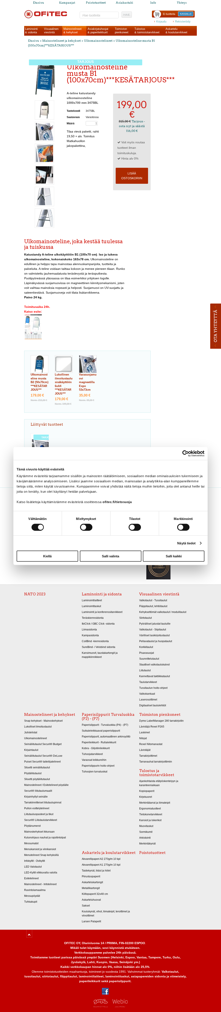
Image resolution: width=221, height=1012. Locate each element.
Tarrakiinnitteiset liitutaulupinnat (42, 802)
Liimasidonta (89, 629)
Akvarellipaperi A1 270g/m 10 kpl (101, 864)
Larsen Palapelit (91, 921)
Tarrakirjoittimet (148, 755)
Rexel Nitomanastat (150, 744)
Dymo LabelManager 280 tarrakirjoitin (161, 720)
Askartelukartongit (92, 882)
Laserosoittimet (148, 699)
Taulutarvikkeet (148, 682)
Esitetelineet (31, 878)
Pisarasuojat (146, 652)
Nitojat (143, 738)
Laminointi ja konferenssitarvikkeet (102, 612)
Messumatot (31, 843)
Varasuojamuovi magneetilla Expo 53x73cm (87, 382)
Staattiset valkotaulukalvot (154, 664)
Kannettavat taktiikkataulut (154, 676)
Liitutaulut (145, 670)
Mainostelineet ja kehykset (61, 40)
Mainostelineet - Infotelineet (40, 884)
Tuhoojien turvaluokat (94, 771)
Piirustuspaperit (91, 876)
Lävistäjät (144, 749)
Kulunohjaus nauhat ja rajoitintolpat (45, 837)
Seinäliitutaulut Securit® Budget (43, 744)
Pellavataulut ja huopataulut (155, 641)
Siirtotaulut (145, 617)
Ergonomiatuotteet (150, 808)
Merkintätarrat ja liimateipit (154, 802)
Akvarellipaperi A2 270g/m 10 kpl (101, 858)
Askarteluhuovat (91, 899)
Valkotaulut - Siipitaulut (152, 629)
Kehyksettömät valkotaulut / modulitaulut (162, 612)
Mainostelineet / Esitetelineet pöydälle (46, 785)
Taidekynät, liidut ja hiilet (96, 870)
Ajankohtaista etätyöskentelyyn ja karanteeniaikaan (158, 783)
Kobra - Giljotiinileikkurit (96, 748)
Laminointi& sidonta (31, 30)
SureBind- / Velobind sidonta (98, 647)
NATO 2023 (35, 594)
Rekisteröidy (183, 21)
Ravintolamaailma (35, 890)
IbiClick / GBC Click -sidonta (98, 623)
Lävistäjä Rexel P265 (151, 726)
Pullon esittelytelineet (36, 808)
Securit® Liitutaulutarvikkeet (40, 820)
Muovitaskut (146, 826)
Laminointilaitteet (92, 600)
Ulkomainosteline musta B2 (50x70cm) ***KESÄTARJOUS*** (39, 382)
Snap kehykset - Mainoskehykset (43, 720)
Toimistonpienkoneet (121, 30)
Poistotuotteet (96, 2)
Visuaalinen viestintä (159, 594)
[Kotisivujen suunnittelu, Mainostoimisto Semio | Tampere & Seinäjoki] (101, 1006)
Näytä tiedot (186, 543)
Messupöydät (32, 895)
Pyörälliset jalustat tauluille (154, 623)
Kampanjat (67, 2)
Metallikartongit (91, 888)
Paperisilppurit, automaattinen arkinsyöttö (106, 736)
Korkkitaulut (146, 647)
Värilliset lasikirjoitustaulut (154, 635)
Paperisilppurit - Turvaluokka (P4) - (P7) (105, 724)
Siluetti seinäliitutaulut (37, 767)
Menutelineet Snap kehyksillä (41, 855)
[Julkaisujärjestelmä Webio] (119, 1006)
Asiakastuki (124, 2)
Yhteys (182, 2)
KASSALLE (186, 14)
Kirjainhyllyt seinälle (36, 796)
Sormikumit (145, 831)
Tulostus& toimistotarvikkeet (146, 30)
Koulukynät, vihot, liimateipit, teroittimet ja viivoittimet (106, 913)
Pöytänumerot (32, 825)
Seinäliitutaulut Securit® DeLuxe (43, 755)
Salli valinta (110, 556)
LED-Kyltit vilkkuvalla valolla (40, 872)
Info (153, 2)
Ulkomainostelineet (98, 40)
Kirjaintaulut (31, 749)
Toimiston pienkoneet (159, 714)
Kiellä (47, 556)
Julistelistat (30, 732)
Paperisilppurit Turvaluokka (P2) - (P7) (108, 716)
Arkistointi (145, 837)
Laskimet (144, 732)
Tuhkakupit (30, 901)
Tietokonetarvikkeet (150, 814)
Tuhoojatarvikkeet (92, 754)
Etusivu (38, 2)
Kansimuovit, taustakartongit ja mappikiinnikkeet (100, 655)
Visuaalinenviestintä (51, 30)
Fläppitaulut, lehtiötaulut (153, 606)
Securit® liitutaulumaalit (38, 790)
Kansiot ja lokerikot (150, 820)
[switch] (86, 527)
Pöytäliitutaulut (32, 773)
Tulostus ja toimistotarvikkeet (156, 773)
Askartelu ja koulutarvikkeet (109, 853)
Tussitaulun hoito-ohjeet (153, 687)
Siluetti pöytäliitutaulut (37, 779)
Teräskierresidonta (93, 617)
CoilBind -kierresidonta (95, 641)
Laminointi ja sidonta (102, 594)
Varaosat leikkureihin (94, 759)
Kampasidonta (90, 635)
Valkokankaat (147, 693)
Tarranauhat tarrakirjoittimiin (155, 761)
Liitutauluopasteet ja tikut (38, 814)
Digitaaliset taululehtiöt (152, 705)
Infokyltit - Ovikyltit (34, 860)
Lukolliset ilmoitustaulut (38, 726)
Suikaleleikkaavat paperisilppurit (101, 730)
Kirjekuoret (145, 796)
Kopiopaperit (146, 791)
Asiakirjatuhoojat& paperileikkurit (98, 30)
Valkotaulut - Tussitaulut (153, 600)
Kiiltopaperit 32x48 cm (95, 893)
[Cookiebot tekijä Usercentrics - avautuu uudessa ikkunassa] (185, 453)
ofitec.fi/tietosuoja (117, 502)
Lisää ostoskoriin (131, 176)
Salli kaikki (174, 556)
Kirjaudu (161, 21)
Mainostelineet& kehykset (72, 30)
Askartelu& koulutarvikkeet (176, 30)
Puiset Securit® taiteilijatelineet (42, 761)
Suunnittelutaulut (149, 658)
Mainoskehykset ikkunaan (39, 831)
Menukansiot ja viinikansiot (40, 849)
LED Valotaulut (33, 866)
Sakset (86, 905)
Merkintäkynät (147, 843)
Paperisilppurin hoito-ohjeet (98, 765)
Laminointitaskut (91, 606)
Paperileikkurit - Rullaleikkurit (99, 742)
